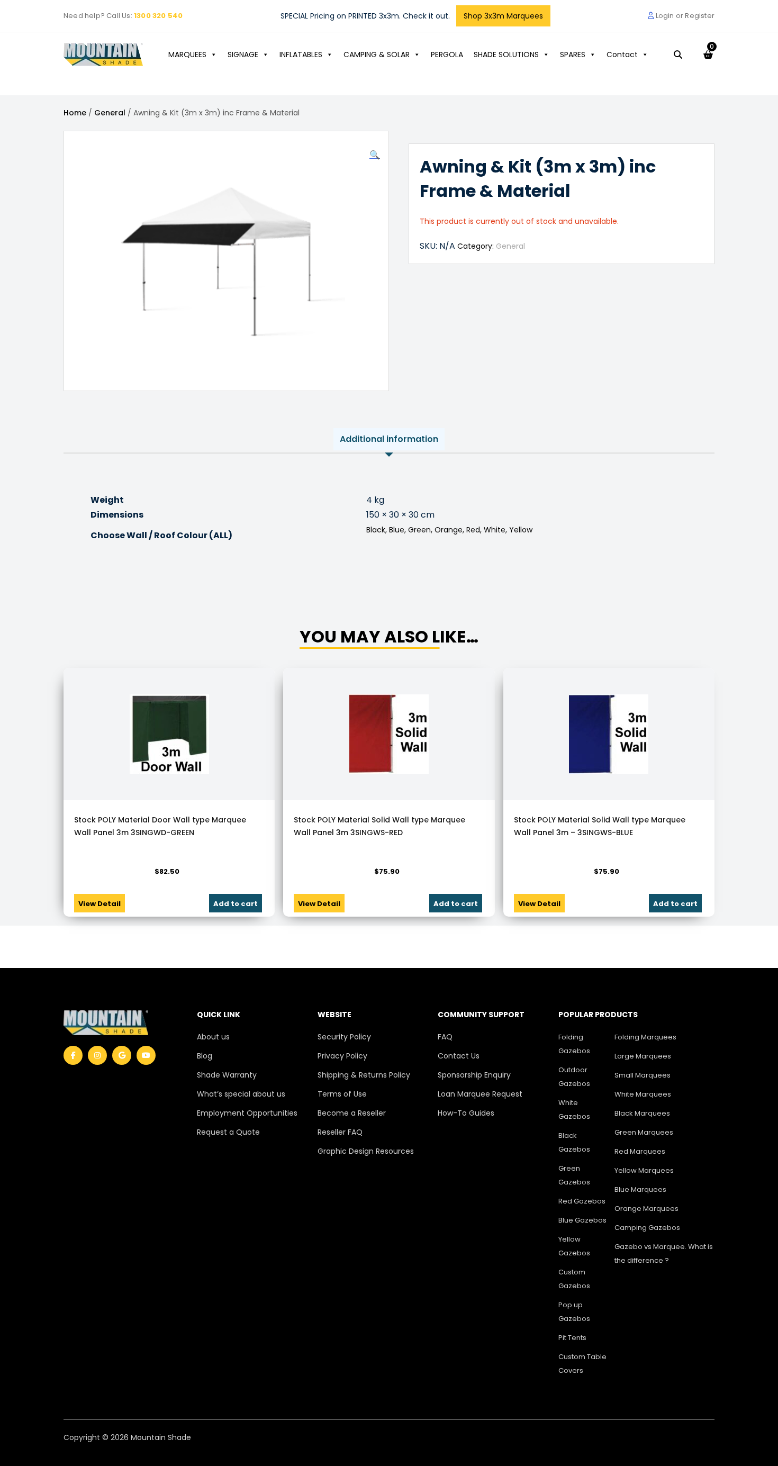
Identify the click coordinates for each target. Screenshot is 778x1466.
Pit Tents (572, 1338)
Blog (204, 1056)
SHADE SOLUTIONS (506, 54)
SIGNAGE (243, 54)
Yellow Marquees (644, 1170)
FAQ (445, 1036)
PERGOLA (447, 54)
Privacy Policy (342, 1056)
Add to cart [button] (235, 904)
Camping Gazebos (647, 1228)
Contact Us (459, 1056)
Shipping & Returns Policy (364, 1075)
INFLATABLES (300, 54)
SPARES (572, 54)
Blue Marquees (640, 1189)
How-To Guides (466, 1113)
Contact (622, 54)
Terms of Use (342, 1094)
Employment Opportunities (247, 1113)
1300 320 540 (158, 16)
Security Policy (344, 1036)
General (109, 112)
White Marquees (642, 1094)
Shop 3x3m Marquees (503, 16)
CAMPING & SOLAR (376, 54)
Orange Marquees (646, 1208)
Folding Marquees (645, 1037)
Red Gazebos (581, 1201)
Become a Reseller (352, 1113)
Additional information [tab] (389, 439)
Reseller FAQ (340, 1132)
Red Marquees (639, 1151)
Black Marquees (642, 1113)
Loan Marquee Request (480, 1094)
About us (213, 1036)
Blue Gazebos (582, 1220)
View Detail (99, 904)
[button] (374, 155)
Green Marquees (643, 1132)
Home (75, 112)
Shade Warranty (227, 1075)
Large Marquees (642, 1056)
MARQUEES (187, 54)
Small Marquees (642, 1075)
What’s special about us (241, 1094)
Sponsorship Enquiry (474, 1075)
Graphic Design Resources (366, 1151)
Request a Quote (228, 1132)
